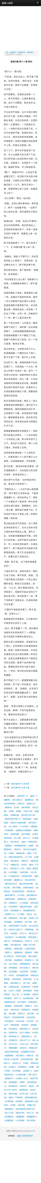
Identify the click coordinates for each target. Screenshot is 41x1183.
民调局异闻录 (18, 891)
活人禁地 (13, 826)
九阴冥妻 (13, 872)
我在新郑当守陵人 (13, 819)
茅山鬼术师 (30, 880)
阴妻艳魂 (29, 929)
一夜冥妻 (25, 994)
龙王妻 (8, 960)
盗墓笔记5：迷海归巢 (25, 52)
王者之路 (20, 1021)
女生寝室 (9, 1021)
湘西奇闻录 (10, 899)
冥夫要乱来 (15, 945)
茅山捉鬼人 (17, 799)
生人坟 (15, 994)
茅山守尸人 (24, 1040)
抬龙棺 (14, 933)
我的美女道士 (11, 883)
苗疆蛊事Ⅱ (31, 1116)
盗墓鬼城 (9, 1055)
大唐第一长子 (22, 1078)
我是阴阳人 (26, 1036)
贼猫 (18, 811)
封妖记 (23, 1086)
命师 (24, 864)
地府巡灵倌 (26, 876)
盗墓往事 (20, 853)
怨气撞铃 (21, 1002)
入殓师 (21, 895)
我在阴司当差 (25, 906)
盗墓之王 (30, 803)
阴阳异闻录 (28, 887)
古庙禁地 (23, 971)
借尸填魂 (16, 887)
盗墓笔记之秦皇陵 (24, 830)
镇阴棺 (34, 826)
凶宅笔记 (9, 937)
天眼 (11, 811)
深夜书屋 (23, 872)
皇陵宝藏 (14, 834)
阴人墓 (23, 918)
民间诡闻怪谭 (18, 1017)
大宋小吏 (23, 1044)
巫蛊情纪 (18, 960)
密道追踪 (27, 819)
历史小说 (27, 811)
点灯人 (23, 933)
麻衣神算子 (10, 895)
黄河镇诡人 (15, 983)
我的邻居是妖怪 (16, 857)
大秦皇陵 (9, 830)
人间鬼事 (20, 1120)
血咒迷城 (25, 834)
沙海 (16, 807)
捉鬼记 (23, 1048)
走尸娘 (28, 922)
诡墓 (31, 845)
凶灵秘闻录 (28, 998)
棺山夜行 (20, 1055)
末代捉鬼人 (24, 967)
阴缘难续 (22, 1067)
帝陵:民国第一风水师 (18, 925)
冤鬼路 (8, 1006)
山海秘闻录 (21, 937)
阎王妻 (12, 1013)
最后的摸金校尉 (12, 1051)
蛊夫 (31, 1086)
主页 (7, 52)
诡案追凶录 (14, 987)
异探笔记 (13, 1028)
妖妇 (29, 914)
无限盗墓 (13, 971)
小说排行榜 (21, 1074)
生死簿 (30, 1013)
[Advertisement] (20, 28)
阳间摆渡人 (15, 910)
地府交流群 (21, 956)
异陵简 (24, 1025)
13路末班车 (14, 876)
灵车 (11, 975)
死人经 (26, 983)
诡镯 (31, 1067)
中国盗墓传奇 (20, 845)
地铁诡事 (14, 1025)
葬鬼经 (28, 952)
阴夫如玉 (14, 1009)
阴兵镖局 (27, 990)
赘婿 (22, 1082)
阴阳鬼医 (13, 1082)
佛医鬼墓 (13, 1048)
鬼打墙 (21, 1105)
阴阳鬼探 (32, 1002)
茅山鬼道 (30, 1120)
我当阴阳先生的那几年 (25, 1109)
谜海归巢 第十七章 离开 (20, 783)
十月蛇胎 (23, 903)
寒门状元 (32, 1074)
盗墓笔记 (13, 52)
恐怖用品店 (17, 941)
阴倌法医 (27, 979)
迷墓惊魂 (14, 815)
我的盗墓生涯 (31, 1097)
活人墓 (17, 838)
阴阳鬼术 (13, 918)
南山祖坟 (14, 861)
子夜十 (28, 941)
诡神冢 (19, 1101)
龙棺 (11, 853)
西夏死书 (13, 1032)
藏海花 (8, 807)
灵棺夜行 (13, 1040)
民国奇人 (27, 1070)
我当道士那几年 (28, 815)
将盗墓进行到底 (28, 1051)
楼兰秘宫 (32, 956)
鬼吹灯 (21, 803)
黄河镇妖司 (31, 895)
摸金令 (24, 861)
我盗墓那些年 (29, 910)
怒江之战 (9, 1112)
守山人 (26, 838)
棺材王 (21, 1013)
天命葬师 (13, 906)
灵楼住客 (25, 987)
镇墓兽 (8, 845)
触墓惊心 (18, 880)
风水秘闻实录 (27, 1059)
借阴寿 (8, 948)
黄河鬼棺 (25, 807)
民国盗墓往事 (22, 975)
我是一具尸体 (29, 945)
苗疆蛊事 (20, 1116)
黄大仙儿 (33, 933)
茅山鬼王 (14, 841)
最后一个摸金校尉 (29, 841)
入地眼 (21, 914)
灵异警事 (16, 1070)
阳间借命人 (14, 1036)
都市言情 (13, 1093)
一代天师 (23, 826)
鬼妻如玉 (14, 864)
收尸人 (17, 998)
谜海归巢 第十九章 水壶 (20, 787)
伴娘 (25, 1063)
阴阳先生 (30, 891)
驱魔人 (28, 1006)
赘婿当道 (18, 1006)
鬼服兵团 (33, 1048)
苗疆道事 (9, 1120)
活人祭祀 (13, 964)
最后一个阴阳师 (16, 1097)
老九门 (30, 1112)
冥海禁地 (16, 979)
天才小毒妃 (24, 1032)
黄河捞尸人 (22, 796)
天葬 (13, 1105)
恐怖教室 (18, 922)
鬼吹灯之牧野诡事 (18, 822)
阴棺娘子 (13, 903)
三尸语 (28, 857)
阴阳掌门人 (10, 914)
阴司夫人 (16, 1063)
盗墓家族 (18, 952)
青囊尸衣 (31, 1105)
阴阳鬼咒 (25, 1009)
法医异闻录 (30, 948)
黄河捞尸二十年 (17, 868)
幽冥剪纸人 (24, 1028)
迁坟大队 (13, 1044)
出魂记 (12, 1067)
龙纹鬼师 (30, 1017)
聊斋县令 (21, 899)
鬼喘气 (17, 849)
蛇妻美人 (29, 960)
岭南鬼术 (13, 1086)
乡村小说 (23, 1093)
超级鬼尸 (9, 1078)
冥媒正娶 (18, 948)
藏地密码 (9, 1109)
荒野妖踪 (23, 1090)
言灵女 (30, 1021)
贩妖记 (30, 1055)
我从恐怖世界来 (26, 883)
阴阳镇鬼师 (24, 964)
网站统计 (29, 1135)
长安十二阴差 (15, 990)
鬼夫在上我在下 (16, 929)
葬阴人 (8, 952)
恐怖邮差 (13, 967)
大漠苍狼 (9, 1101)
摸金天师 (20, 1112)
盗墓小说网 (7, 3)
